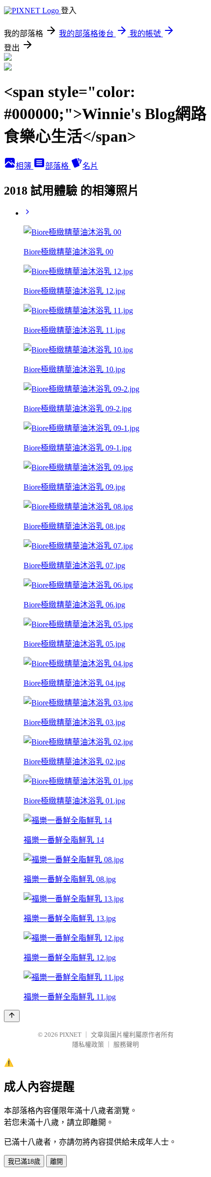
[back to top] (12, 1016)
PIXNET (70, 1034)
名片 (90, 166)
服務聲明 (126, 1044)
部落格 (58, 166)
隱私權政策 (88, 1044)
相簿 (24, 166)
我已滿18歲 (24, 1161)
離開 (56, 1161)
